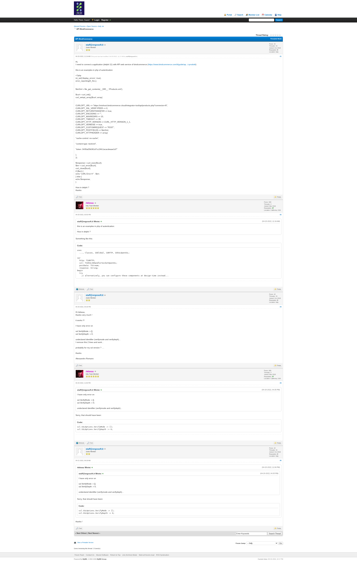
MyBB (85, 559)
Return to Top (115, 555)
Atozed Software (102, 555)
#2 (280, 214)
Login (96, 20)
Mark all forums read (146, 555)
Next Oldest (81, 533)
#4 (280, 383)
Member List (254, 15)
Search (240, 15)
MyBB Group (101, 559)
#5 (280, 460)
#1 (280, 56)
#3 (280, 307)
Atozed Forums (79, 26)
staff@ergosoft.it (94, 45)
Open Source (92, 26)
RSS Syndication (162, 555)
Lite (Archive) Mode (129, 555)
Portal (229, 15)
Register (104, 20)
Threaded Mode (276, 39)
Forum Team (79, 555)
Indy (99, 26)
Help (279, 15)
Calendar (268, 15)
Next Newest (93, 533)
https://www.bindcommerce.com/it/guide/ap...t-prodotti (172, 64)
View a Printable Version (85, 542)
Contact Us (90, 555)
